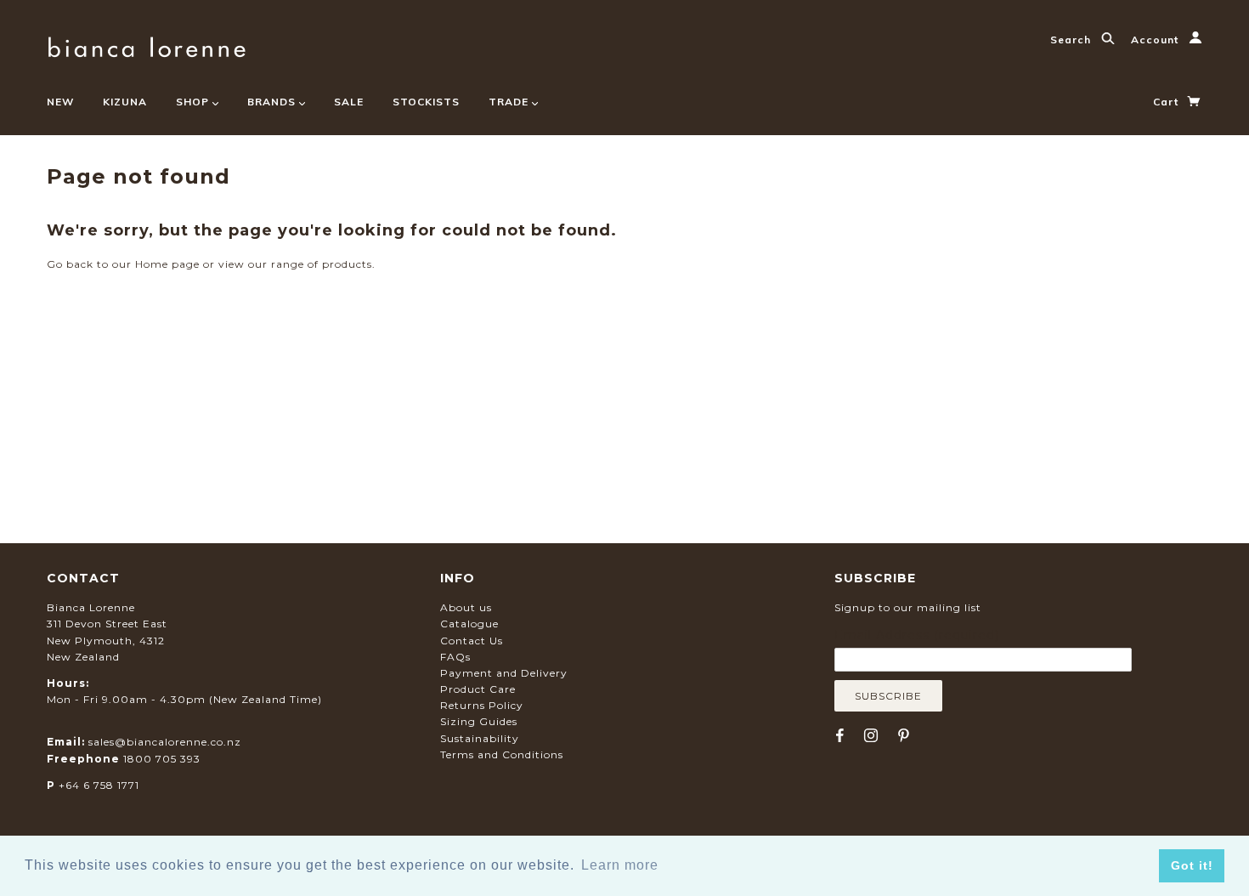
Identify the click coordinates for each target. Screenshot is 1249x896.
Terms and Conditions (501, 754)
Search (1072, 39)
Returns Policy (481, 705)
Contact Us (471, 640)
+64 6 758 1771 (99, 785)
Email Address (916, 635)
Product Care (478, 689)
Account (1156, 39)
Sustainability (479, 738)
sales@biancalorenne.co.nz (164, 741)
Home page (167, 264)
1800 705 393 (162, 758)
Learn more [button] (619, 865)
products (347, 264)
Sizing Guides (478, 721)
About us (466, 607)
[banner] (146, 45)
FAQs (455, 656)
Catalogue (469, 623)
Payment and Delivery (504, 672)
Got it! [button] (1192, 865)
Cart (1167, 101)
